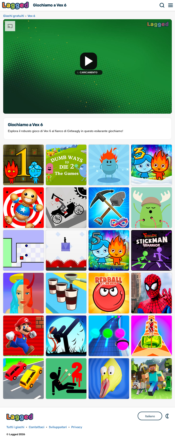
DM (167, 416)
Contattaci (36, 427)
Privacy (76, 427)
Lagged (16, 5)
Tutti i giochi (15, 427)
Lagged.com (20, 417)
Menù (170, 5)
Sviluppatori (58, 427)
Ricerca (162, 5)
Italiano (150, 416)
